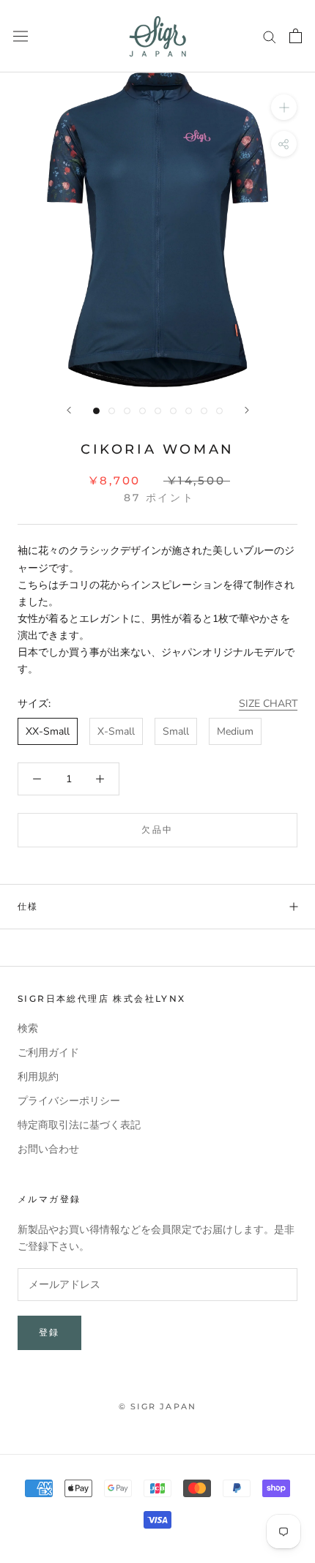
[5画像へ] (158, 411)
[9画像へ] (219, 411)
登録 (49, 1332)
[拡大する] (284, 107)
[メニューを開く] (20, 36)
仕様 (28, 906)
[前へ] (69, 410)
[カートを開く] (295, 36)
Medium (235, 731)
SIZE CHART (268, 704)
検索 (28, 1028)
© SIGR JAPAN (157, 1406)
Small (176, 731)
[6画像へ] (173, 411)
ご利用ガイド (48, 1053)
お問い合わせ (48, 1149)
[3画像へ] (127, 411)
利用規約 (38, 1077)
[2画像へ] (111, 411)
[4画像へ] (142, 411)
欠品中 (157, 829)
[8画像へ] (204, 411)
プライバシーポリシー (69, 1101)
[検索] (269, 36)
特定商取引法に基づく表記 (79, 1125)
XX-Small (48, 731)
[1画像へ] (96, 411)
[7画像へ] (188, 411)
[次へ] (247, 410)
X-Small (116, 731)
